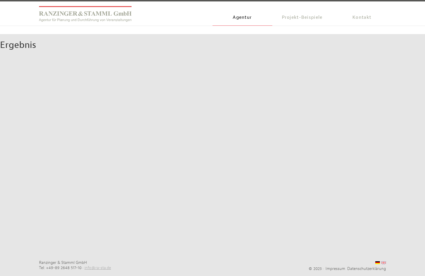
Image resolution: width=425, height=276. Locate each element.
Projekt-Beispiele (302, 17)
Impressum (335, 268)
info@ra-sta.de (97, 268)
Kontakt (361, 17)
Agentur (242, 17)
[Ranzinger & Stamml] (85, 16)
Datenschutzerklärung (366, 268)
